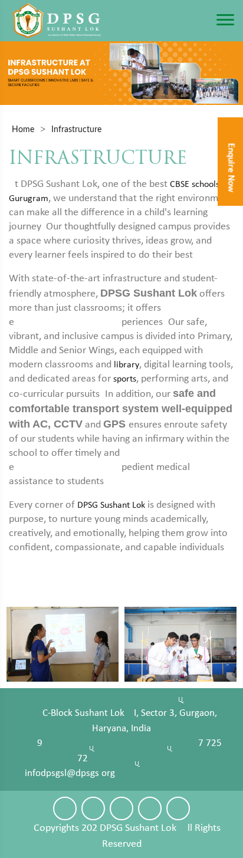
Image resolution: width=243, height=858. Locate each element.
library (126, 365)
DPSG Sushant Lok (111, 505)
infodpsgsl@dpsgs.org (70, 773)
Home (23, 130)
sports (124, 379)
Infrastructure (76, 130)
